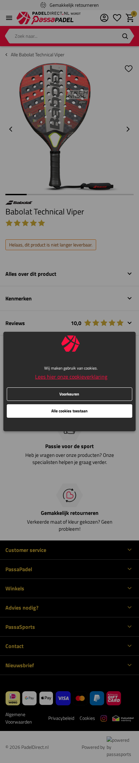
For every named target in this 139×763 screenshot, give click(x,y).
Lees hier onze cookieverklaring (71, 377)
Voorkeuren (69, 394)
